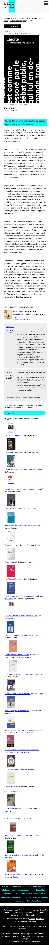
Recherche (7, 934)
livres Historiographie (17, 901)
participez (18, 405)
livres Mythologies (40, 897)
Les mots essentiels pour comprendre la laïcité (22, 674)
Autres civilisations (39, 936)
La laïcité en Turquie (12, 436)
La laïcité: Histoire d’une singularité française (21, 616)
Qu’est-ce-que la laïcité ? (14, 545)
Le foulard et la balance (13, 509)
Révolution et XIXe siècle (11, 936)
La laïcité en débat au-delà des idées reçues (21, 635)
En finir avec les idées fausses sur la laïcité (21, 526)
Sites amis (30, 915)
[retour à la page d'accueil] (9, 6)
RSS (14, 921)
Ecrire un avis (12, 26)
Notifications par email (27, 921)
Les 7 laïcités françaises (14, 579)
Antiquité (16, 934)
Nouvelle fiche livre (24, 912)
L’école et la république (13, 808)
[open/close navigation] (46, 3)
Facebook (40, 919)
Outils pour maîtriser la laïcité (16, 769)
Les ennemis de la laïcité (14, 453)
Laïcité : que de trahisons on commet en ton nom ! (24, 489)
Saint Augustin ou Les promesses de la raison (22, 835)
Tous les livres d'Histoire (28, 18)
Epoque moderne (37, 934)
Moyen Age (25, 934)
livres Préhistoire (34, 901)
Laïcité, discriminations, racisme (17, 655)
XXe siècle (27, 936)
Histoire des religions (18, 21)
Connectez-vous (12, 398)
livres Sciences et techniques (23, 890)
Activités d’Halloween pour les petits (18, 874)
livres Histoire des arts (22, 886)
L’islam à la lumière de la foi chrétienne (19, 855)
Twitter (32, 919)
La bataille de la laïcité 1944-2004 (17, 694)
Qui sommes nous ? (11, 910)
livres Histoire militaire (23, 894)
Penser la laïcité (11, 562)
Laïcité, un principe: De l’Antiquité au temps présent (24, 470)
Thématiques (24, 939)
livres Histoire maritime (21, 897)
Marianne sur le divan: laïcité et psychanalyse (22, 730)
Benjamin (10, 327)
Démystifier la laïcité (12, 786)
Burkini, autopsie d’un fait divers (17, 711)
